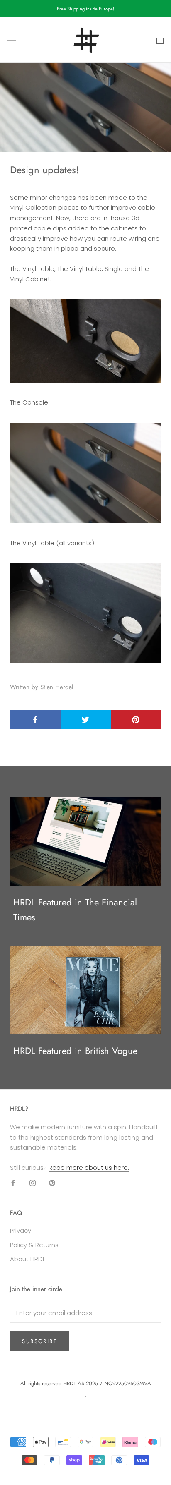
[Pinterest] (52, 1183)
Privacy (20, 1230)
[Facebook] (13, 1183)
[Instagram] (32, 1183)
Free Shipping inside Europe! (85, 8)
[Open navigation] (11, 40)
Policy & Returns (34, 1245)
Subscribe (39, 1341)
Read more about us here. (89, 1167)
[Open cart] (160, 40)
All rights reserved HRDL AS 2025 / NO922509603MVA (85, 1383)
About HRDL (27, 1259)
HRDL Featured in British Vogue (75, 1050)
